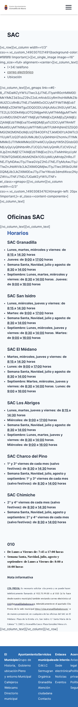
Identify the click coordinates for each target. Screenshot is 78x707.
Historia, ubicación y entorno (11, 671)
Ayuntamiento (28, 654)
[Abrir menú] (68, 7)
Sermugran (45, 671)
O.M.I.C (43, 665)
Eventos (60, 682)
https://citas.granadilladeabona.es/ (51, 609)
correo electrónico (20, 72)
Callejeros (11, 682)
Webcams (11, 687)
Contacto (44, 698)
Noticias (60, 676)
